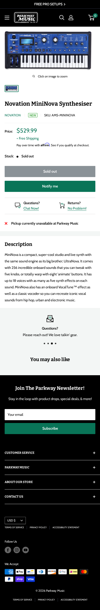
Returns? (74, 203)
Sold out (50, 171)
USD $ (11, 520)
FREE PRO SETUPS (48, 4)
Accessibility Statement (66, 527)
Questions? (31, 203)
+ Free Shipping (28, 138)
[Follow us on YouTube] (25, 550)
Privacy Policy (38, 527)
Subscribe (50, 428)
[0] (91, 17)
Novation (13, 115)
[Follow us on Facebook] (8, 550)
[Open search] (61, 17)
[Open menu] (7, 17)
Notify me (50, 186)
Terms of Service (14, 527)
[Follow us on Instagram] (16, 550)
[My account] (71, 17)
